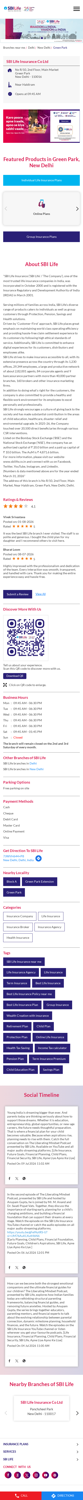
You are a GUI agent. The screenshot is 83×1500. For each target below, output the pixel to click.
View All (41, 594)
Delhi (31, 47)
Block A (12, 881)
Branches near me (14, 47)
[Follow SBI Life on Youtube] (45, 1475)
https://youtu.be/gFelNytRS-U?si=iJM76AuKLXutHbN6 (27, 1234)
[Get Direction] (38, 860)
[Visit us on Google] (17, 1475)
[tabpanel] (41, 31)
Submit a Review (18, 594)
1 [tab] (41, 38)
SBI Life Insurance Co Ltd (42, 1402)
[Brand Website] (54, 1475)
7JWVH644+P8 (13, 856)
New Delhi (43, 47)
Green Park (14, 892)
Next (77, 208)
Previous (6, 208)
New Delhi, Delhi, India (18, 860)
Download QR (14, 676)
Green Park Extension (39, 881)
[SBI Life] (19, 9)
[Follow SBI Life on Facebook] (7, 1475)
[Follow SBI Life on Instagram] (36, 1475)
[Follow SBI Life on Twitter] (26, 1475)
